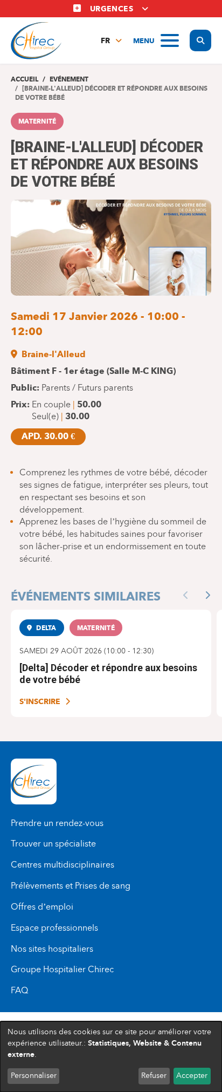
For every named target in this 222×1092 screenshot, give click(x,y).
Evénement (69, 79)
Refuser (153, 1075)
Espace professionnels (54, 928)
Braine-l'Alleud (54, 354)
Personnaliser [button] (34, 1075)
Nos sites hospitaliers (52, 949)
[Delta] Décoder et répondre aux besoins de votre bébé (108, 673)
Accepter (191, 1075)
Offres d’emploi (42, 907)
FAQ (19, 990)
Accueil (24, 79)
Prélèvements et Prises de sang (70, 886)
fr (105, 40)
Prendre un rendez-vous (57, 823)
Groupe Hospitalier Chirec (62, 969)
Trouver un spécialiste (53, 843)
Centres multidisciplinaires (62, 864)
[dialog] (111, 1056)
